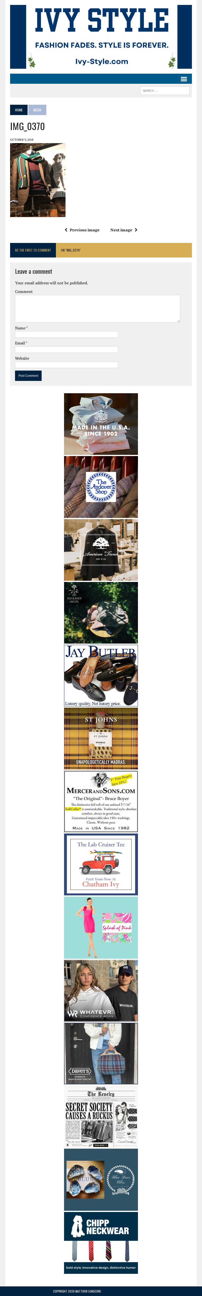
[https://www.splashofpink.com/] (101, 955)
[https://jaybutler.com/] (101, 703)
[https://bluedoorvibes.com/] (101, 1207)
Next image (121, 230)
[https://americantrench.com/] (101, 577)
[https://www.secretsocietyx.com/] (101, 1144)
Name (20, 328)
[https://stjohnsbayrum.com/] (101, 766)
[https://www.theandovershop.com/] (101, 514)
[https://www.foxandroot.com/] (101, 640)
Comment (24, 291)
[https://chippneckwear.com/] (101, 1270)
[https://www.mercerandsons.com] (101, 829)
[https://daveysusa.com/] (101, 1081)
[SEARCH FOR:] (164, 90)
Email (20, 343)
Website (22, 358)
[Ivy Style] (101, 37)
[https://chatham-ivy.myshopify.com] (101, 892)
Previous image (85, 230)
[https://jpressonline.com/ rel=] (101, 451)
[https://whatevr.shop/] (101, 1018)
